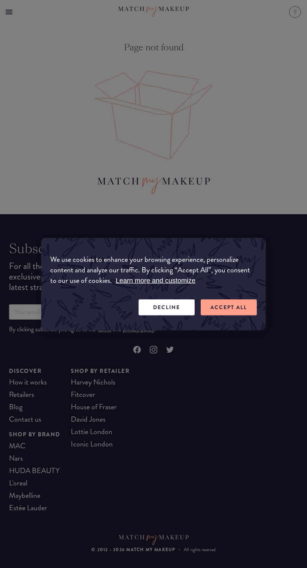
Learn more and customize (155, 280)
